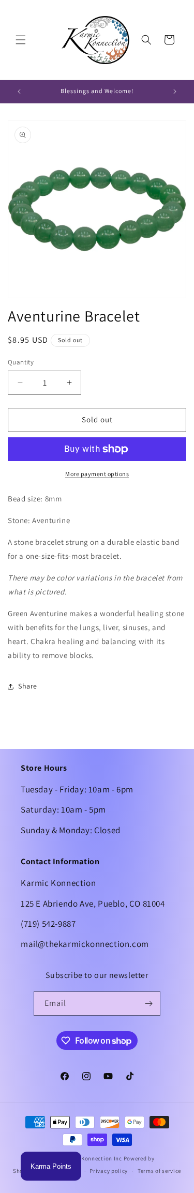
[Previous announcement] (19, 91)
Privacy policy (108, 1170)
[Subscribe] (148, 1003)
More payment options (97, 474)
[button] (20, 39)
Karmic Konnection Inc (91, 1158)
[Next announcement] (174, 91)
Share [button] (27, 686)
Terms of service (159, 1170)
